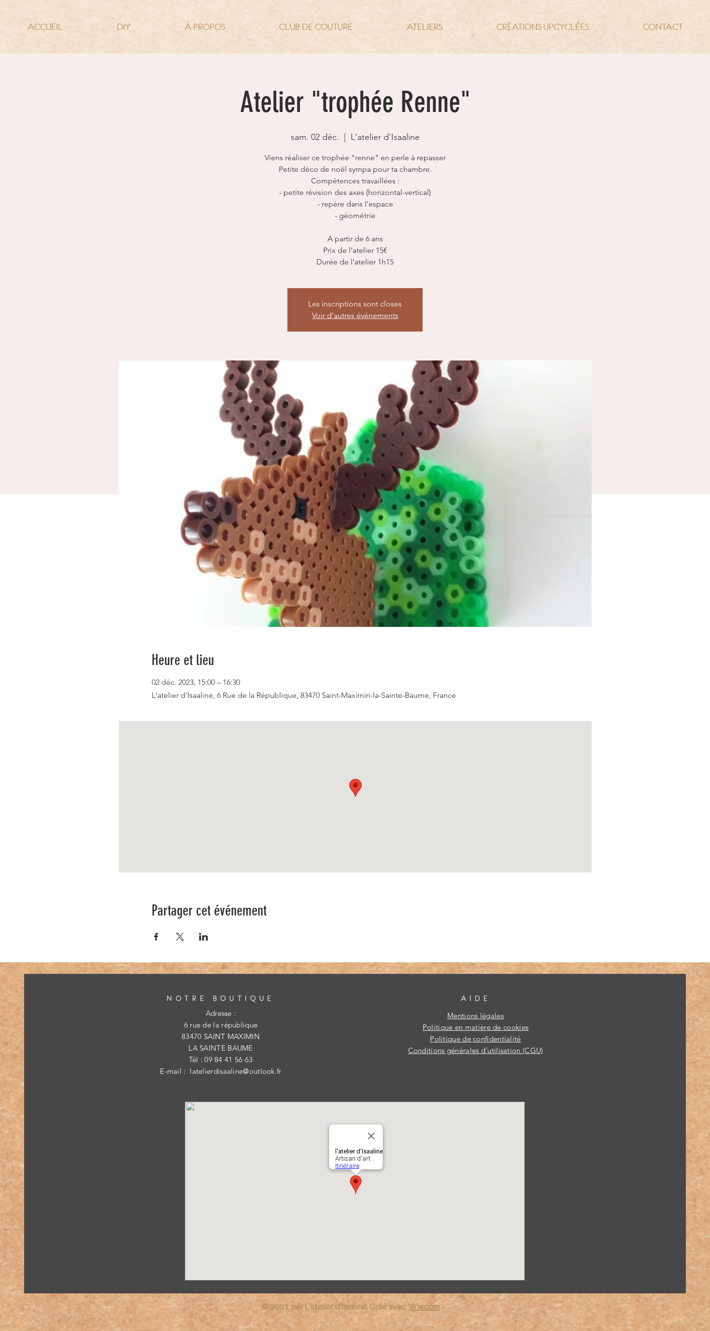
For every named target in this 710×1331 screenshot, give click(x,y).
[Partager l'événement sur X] (180, 937)
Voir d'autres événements (355, 315)
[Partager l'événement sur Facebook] (156, 937)
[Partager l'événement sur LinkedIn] (203, 937)
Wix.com (424, 1306)
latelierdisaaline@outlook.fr (235, 1071)
